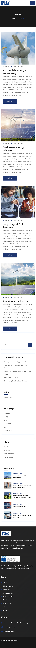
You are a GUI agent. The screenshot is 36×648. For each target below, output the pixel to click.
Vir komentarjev (9, 453)
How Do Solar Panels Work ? (12, 377)
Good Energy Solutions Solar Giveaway (16, 381)
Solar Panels (7, 423)
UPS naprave (6, 589)
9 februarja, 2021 (18, 66)
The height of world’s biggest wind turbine (17, 362)
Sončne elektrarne (8, 593)
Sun (5, 427)
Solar (5, 420)
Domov (15, 18)
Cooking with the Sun (16, 301)
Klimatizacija (6, 600)
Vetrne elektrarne (8, 596)
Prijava (6, 446)
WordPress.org (8, 457)
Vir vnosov (7, 450)
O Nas (4, 607)
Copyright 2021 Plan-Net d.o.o (10, 640)
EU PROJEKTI (7, 603)
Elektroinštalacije (8, 586)
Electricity (7, 413)
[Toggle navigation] (32, 3)
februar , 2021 (17, 473)
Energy (6, 416)
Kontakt (5, 610)
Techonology (8, 430)
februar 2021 (8, 397)
